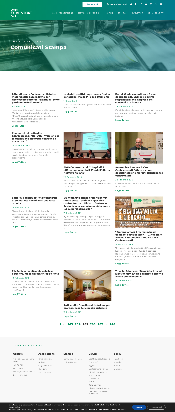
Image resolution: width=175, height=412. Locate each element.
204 (78, 324)
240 (112, 324)
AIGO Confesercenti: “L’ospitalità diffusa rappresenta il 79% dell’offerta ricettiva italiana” (87, 170)
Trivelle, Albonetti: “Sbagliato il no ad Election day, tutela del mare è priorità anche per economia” (139, 274)
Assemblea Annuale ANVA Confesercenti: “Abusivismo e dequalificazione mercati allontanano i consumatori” (139, 171)
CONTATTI (159, 13)
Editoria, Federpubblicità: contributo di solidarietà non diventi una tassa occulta (34, 200)
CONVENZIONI (94, 13)
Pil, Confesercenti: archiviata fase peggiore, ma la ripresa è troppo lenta (35, 272)
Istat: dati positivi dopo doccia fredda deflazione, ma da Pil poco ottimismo (87, 95)
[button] (161, 4)
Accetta (139, 407)
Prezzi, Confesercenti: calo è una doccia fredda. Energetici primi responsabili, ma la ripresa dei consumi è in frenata (135, 98)
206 (93, 324)
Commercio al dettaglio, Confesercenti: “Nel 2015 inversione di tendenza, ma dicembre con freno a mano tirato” (35, 137)
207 (100, 324)
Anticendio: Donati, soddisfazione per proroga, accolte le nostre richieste (87, 306)
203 (70, 324)
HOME (54, 13)
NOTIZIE (110, 13)
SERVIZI (81, 13)
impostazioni (79, 409)
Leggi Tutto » (19, 126)
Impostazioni (156, 407)
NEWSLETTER (136, 13)
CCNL (150, 13)
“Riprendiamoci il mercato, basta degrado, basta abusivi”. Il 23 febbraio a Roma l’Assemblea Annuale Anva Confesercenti (138, 236)
